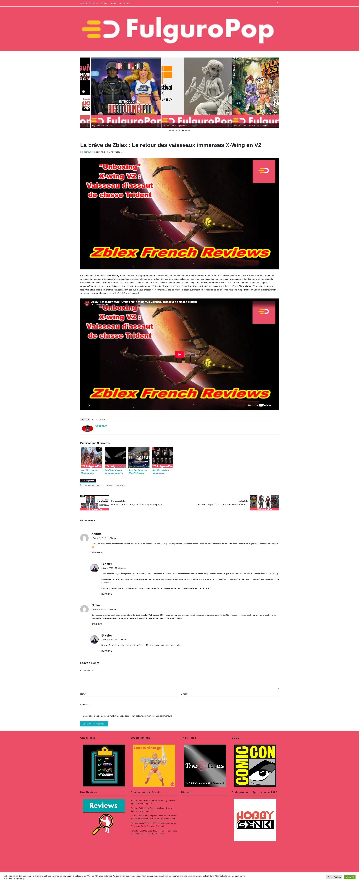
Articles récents (98, 419)
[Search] (278, 3)
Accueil (83, 3)
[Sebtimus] (87, 428)
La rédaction (115, 3)
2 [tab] (173, 130)
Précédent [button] (84, 92)
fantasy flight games (94, 485)
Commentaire (87, 670)
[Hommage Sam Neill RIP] (257, 93)
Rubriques (93, 3)
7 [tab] (189, 130)
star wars (120, 485)
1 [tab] (170, 130)
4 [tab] (179, 130)
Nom (83, 694)
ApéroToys (128, 3)
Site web (84, 704)
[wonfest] (186, 93)
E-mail (184, 694)
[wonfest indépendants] (115, 93)
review (109, 485)
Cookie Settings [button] (334, 877)
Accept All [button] (350, 877)
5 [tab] (183, 130)
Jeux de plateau (88, 481)
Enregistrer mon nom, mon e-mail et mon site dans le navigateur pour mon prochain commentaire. (127, 716)
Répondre (96, 553)
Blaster (134, 800)
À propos (85, 419)
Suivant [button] (275, 92)
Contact (104, 3)
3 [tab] (176, 130)
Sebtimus (88, 152)
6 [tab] (186, 130)
